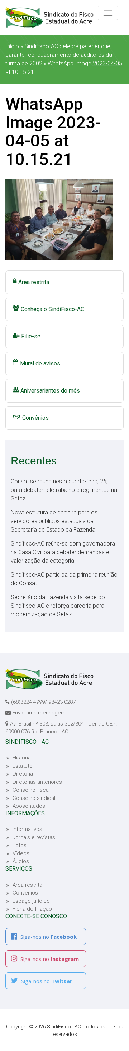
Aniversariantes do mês (50, 390)
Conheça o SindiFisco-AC (52, 309)
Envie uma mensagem (39, 712)
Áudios (21, 861)
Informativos (27, 829)
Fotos (20, 845)
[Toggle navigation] (108, 13)
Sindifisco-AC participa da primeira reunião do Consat (64, 579)
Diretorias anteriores (37, 782)
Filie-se (30, 336)
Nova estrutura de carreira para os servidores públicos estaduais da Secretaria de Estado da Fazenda (54, 521)
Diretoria (23, 774)
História (22, 757)
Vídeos (21, 853)
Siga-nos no (48, 936)
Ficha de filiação (32, 909)
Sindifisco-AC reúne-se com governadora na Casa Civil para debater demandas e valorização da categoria (63, 552)
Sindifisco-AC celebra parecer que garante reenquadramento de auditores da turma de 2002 (58, 55)
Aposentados (29, 806)
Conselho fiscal (31, 790)
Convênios (35, 417)
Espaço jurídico (31, 901)
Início (12, 46)
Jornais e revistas (34, 837)
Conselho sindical (34, 798)
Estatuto (23, 766)
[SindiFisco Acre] (53, 17)
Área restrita (33, 282)
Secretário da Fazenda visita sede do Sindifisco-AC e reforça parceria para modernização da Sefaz (58, 606)
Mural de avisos (40, 363)
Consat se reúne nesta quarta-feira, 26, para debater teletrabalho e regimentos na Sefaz (64, 490)
